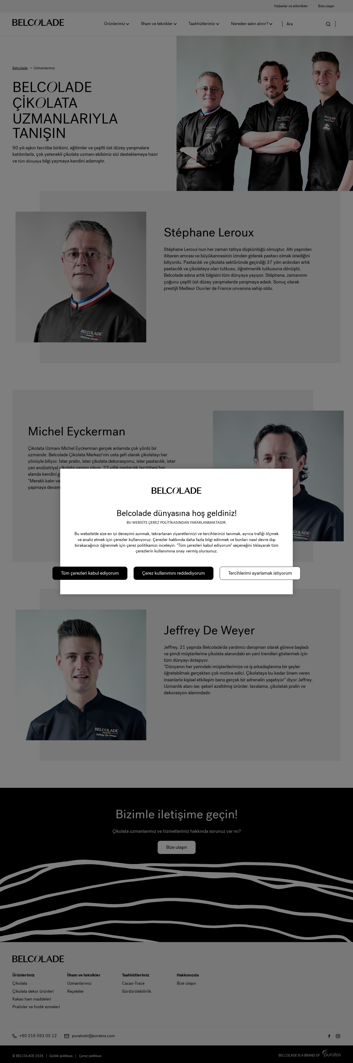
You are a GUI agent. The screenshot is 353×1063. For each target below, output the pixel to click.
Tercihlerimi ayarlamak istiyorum (260, 573)
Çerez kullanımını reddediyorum (173, 573)
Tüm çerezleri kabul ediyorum (90, 573)
